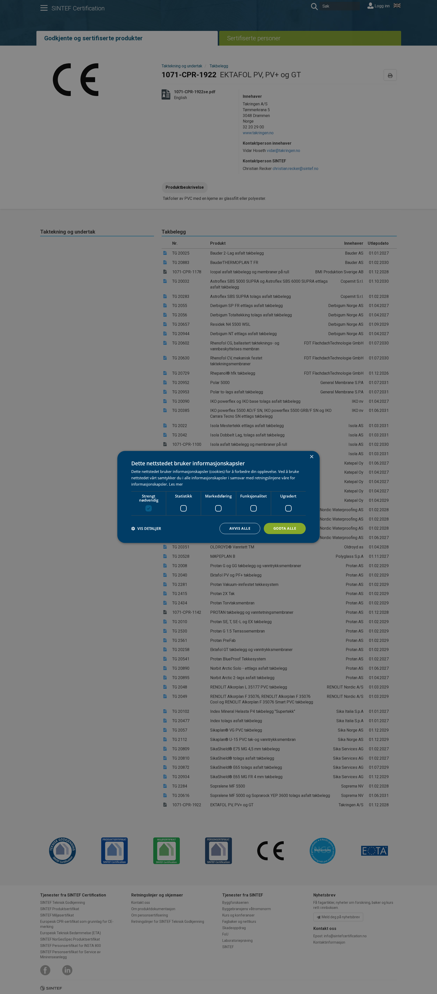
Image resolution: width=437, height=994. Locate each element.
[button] (146, 528)
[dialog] (218, 497)
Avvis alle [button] (239, 528)
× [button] (311, 457)
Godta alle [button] (284, 528)
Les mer (176, 484)
